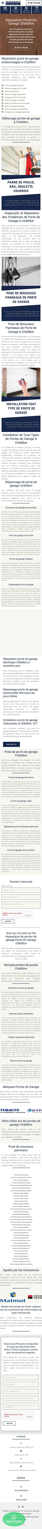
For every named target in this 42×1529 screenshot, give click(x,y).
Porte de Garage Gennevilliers (21, 1214)
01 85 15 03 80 (21, 47)
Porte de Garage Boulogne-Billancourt (21, 1185)
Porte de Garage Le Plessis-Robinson (21, 1222)
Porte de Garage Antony (21, 1175)
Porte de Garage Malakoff (21, 1227)
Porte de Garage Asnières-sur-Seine (21, 1177)
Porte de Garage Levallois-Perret (21, 1225)
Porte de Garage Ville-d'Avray (21, 1261)
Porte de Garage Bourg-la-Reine (21, 1188)
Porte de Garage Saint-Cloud (21, 1248)
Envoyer (8, 921)
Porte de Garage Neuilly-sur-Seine (21, 1240)
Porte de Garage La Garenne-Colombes (21, 1219)
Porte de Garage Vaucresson (21, 1259)
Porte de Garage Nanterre (21, 1238)
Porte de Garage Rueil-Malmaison (21, 1246)
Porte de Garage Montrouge (21, 1235)
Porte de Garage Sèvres (21, 1253)
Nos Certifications (21, 1490)
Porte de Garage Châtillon (21, 1193)
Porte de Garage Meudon (21, 1232)
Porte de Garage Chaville (21, 1196)
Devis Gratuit (11, 744)
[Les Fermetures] (13, 2)
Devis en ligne (21, 1499)
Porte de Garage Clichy (21, 1201)
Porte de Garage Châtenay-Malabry (21, 1191)
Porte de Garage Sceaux (21, 1251)
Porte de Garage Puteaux (21, 1243)
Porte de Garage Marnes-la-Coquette (21, 1230)
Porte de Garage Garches (21, 1212)
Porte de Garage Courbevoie (21, 1206)
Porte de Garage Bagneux (21, 1180)
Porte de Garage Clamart (21, 1198)
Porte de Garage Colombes (21, 1204)
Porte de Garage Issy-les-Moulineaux (21, 1217)
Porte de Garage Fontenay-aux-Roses (21, 1209)
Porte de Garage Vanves (21, 1256)
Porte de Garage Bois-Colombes (21, 1183)
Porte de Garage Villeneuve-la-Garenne (21, 1264)
